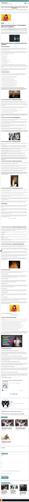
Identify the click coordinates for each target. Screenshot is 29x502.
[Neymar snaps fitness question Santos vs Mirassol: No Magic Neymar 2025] (21, 422)
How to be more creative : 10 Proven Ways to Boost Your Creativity (11, 411)
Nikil (11, 401)
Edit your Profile (21, 403)
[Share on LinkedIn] (13, 394)
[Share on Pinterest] (16, 394)
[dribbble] (25, 0)
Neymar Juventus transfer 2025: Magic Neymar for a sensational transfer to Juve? (7, 428)
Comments (2, 455)
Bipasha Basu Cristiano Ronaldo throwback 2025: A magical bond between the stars (13, 491)
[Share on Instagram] (15, 394)
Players (3, 485)
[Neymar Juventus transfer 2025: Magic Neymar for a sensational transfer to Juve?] (7, 422)
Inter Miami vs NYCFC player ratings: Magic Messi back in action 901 (23, 493)
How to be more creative (7, 377)
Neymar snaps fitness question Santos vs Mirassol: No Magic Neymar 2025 (21, 428)
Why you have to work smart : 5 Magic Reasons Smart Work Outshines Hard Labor (7, 442)
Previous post (3, 410)
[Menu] (25, 3)
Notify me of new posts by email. (5, 475)
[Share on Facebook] (10, 394)
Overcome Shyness (8, 313)
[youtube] (27, 0)
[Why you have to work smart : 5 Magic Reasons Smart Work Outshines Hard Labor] (7, 436)
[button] (18, 394)
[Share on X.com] (12, 394)
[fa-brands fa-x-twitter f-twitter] (24, 0)
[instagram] (26, 0)
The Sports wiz (4, 2)
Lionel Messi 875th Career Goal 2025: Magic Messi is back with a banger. (4, 492)
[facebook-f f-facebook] (23, 0)
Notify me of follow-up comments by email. (6, 473)
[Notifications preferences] (1, 500)
